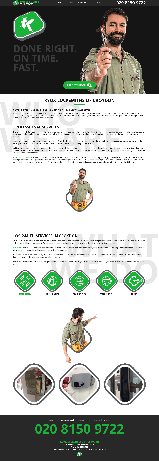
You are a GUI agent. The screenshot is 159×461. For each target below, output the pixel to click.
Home (51, 420)
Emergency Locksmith (22, 157)
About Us (81, 420)
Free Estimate (94, 420)
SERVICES (69, 3)
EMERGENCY (25, 294)
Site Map (107, 420)
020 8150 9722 (79, 431)
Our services (17, 248)
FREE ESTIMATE (96, 3)
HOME (60, 3)
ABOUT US (82, 3)
